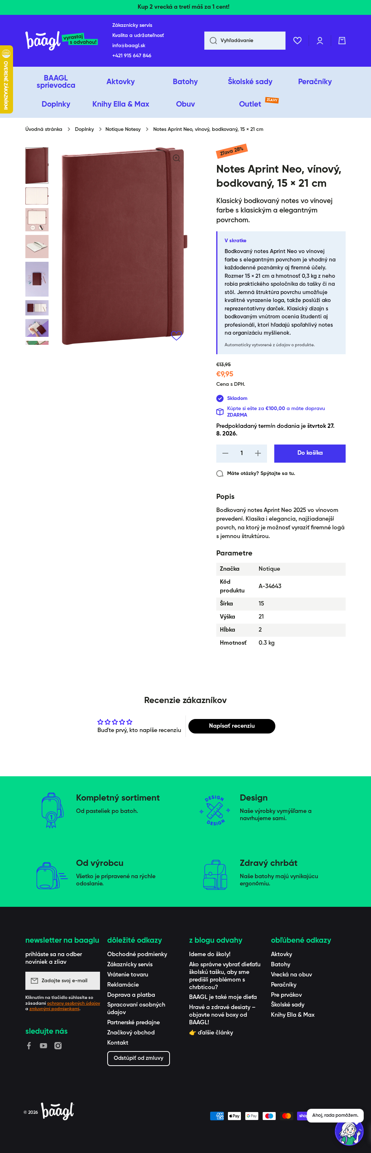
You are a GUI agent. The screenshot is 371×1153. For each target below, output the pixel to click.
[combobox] (244, 41)
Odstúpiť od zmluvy (138, 1058)
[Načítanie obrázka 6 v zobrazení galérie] (37, 308)
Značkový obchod (131, 1033)
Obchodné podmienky (137, 955)
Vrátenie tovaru (127, 975)
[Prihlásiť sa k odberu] (91, 981)
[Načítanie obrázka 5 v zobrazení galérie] (37, 279)
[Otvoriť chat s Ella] (349, 1131)
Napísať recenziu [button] (232, 726)
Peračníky (283, 985)
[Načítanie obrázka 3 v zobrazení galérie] (37, 219)
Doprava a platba (131, 995)
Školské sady (287, 1005)
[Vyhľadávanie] (210, 41)
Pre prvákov (286, 995)
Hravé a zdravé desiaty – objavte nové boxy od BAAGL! (222, 1015)
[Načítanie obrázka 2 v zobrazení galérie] (37, 195)
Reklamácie (123, 985)
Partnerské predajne (133, 1023)
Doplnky (84, 129)
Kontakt (117, 1043)
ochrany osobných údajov (73, 1003)
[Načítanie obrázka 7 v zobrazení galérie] (37, 328)
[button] (342, 40)
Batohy (280, 965)
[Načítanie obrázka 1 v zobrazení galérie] (37, 165)
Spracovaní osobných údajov (136, 1009)
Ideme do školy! (209, 955)
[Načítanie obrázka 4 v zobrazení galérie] (37, 246)
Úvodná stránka (43, 129)
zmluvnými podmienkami (54, 1009)
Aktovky (281, 955)
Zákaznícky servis (130, 965)
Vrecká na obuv (291, 975)
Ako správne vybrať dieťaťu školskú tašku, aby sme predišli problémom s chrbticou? (224, 976)
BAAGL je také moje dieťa (223, 997)
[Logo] (61, 41)
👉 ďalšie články (211, 1033)
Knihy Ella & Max (292, 1015)
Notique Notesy (123, 129)
